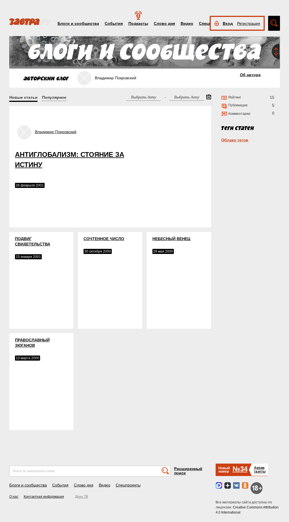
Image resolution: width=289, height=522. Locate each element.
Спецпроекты (128, 485)
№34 (240, 469)
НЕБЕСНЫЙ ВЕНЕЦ (171, 238)
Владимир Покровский (55, 132)
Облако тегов (234, 140)
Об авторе (250, 75)
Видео (187, 23)
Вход (228, 23)
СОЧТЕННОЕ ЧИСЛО (104, 238)
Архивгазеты (260, 469)
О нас (13, 497)
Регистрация (248, 23)
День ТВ (81, 497)
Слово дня (164, 23)
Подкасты (138, 23)
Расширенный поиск (188, 470)
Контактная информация (44, 497)
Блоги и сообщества (78, 23)
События (114, 23)
